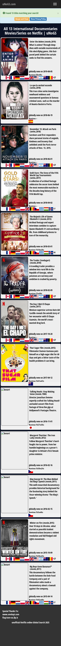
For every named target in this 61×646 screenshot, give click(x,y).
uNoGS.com (9, 4)
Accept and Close (21, 18)
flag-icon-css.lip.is (10, 617)
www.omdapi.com (10, 614)
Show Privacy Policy (38, 18)
